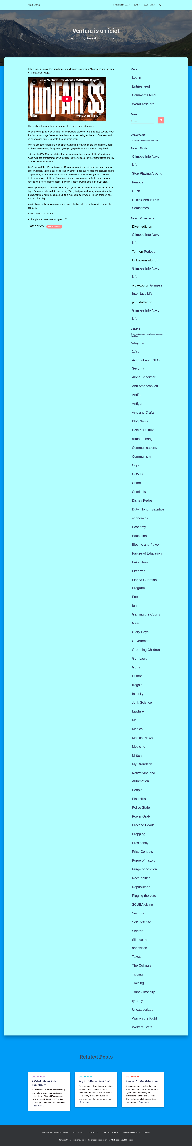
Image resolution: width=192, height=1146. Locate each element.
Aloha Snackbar (143, 377)
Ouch (136, 191)
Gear (135, 623)
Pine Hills (139, 799)
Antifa (136, 395)
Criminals (139, 492)
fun (134, 605)
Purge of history (143, 860)
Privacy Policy (111, 1132)
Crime (136, 483)
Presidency (140, 843)
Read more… (39, 1106)
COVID (137, 474)
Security (138, 913)
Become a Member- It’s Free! (55, 1132)
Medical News (142, 738)
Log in (136, 77)
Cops (136, 465)
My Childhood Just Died (94, 1081)
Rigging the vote (144, 896)
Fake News (140, 562)
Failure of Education (147, 553)
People (137, 790)
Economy (139, 527)
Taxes (136, 956)
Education (139, 536)
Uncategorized (54, 227)
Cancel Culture (143, 430)
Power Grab (141, 816)
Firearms (138, 571)
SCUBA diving (142, 904)
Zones (137, 5)
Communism (141, 456)
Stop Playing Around (147, 173)
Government (141, 641)
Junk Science (142, 702)
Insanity (138, 694)
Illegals (137, 685)
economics (140, 518)
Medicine (138, 746)
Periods (137, 182)
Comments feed (144, 95)
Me (134, 720)
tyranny (137, 1001)
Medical (137, 729)
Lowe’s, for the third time (142, 1081)
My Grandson (142, 764)
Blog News (140, 421)
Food (136, 597)
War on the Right (144, 1018)
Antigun (137, 403)
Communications (144, 448)
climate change (143, 439)
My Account (93, 1132)
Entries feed (141, 86)
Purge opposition (144, 869)
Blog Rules (149, 5)
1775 (135, 351)
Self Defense (141, 922)
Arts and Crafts (143, 412)
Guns (136, 667)
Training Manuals (121, 5)
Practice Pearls (143, 825)
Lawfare (138, 711)
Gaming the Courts (146, 614)
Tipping (137, 974)
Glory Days (140, 632)
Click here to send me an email (144, 140)
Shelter (137, 931)
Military (137, 755)
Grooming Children (146, 650)
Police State (141, 807)
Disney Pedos (142, 500)
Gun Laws (139, 658)
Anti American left (145, 386)
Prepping (138, 834)
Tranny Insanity (143, 992)
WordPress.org (143, 104)
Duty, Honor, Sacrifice (148, 509)
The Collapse (142, 965)
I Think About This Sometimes (44, 1083)
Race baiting (141, 878)
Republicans (141, 887)
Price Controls (142, 851)
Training (138, 983)
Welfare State (142, 1027)
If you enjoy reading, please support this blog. (146, 335)
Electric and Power (146, 544)
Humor (137, 676)
